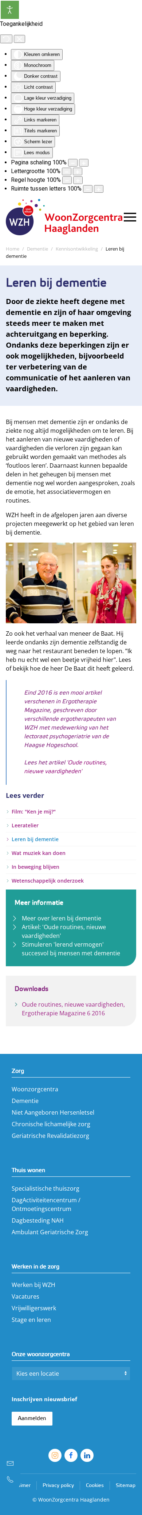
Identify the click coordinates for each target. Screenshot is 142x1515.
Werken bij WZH (33, 1285)
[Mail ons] (10, 1463)
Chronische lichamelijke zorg (51, 1124)
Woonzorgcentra (35, 1089)
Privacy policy (58, 1486)
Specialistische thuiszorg (45, 1188)
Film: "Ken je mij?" (34, 811)
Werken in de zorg (35, 1266)
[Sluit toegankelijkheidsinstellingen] (19, 39)
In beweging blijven (35, 866)
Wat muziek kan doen (39, 853)
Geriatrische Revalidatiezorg (50, 1136)
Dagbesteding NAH (38, 1220)
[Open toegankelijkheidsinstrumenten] (10, 10)
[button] (130, 217)
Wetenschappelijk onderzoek (48, 880)
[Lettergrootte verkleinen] (66, 171)
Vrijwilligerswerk (34, 1308)
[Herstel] (6, 39)
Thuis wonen (28, 1170)
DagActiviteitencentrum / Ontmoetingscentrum (46, 1204)
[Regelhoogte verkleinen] (67, 180)
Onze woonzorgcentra (41, 1354)
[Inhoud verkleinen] (73, 163)
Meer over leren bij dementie (61, 918)
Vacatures (25, 1296)
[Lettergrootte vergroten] (77, 171)
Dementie (25, 1101)
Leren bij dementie (35, 839)
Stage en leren (31, 1320)
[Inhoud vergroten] (83, 163)
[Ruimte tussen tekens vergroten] (98, 189)
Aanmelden (32, 1418)
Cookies (95, 1486)
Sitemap (125, 1486)
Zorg (18, 1071)
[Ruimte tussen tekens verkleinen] (87, 189)
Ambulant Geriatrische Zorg (50, 1232)
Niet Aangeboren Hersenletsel (53, 1112)
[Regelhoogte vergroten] (78, 180)
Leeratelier (25, 825)
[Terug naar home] (65, 217)
